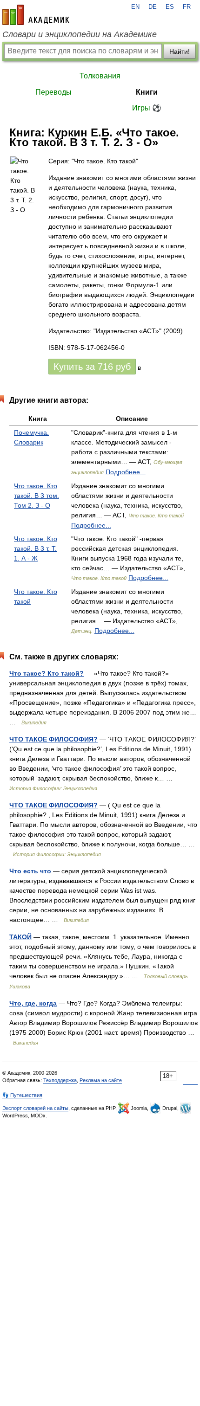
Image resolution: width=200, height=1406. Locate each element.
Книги (147, 92)
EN (135, 7)
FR (187, 7)
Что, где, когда (33, 1003)
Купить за (92, 366)
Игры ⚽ (146, 108)
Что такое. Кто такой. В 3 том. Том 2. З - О (36, 495)
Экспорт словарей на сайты (35, 1108)
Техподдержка (60, 1080)
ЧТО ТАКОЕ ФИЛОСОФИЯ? (53, 739)
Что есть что (30, 871)
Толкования (100, 76)
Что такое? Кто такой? (46, 673)
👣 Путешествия (22, 1095)
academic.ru (35, 15)
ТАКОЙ (20, 937)
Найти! (179, 51)
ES (170, 7)
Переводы (53, 92)
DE (152, 7)
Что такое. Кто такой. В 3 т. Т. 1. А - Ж (35, 548)
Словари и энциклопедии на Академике (79, 34)
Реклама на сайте (101, 1080)
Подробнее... (126, 472)
